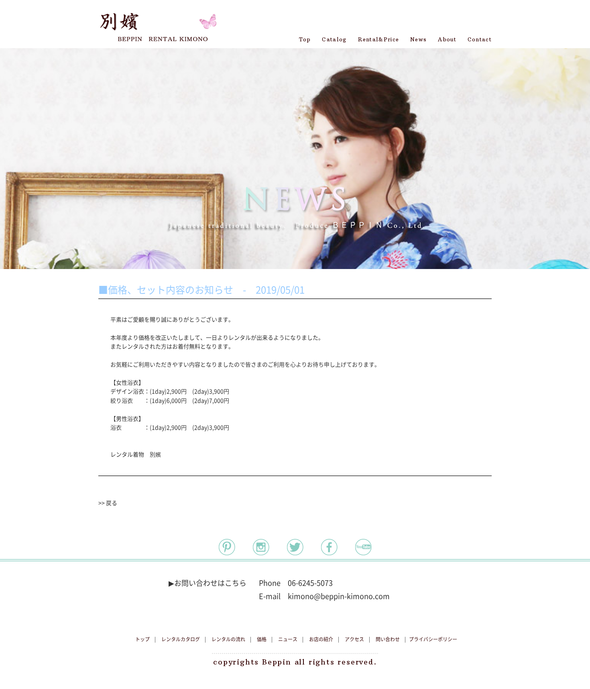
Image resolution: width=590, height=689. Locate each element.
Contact (480, 39)
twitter (295, 547)
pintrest (227, 547)
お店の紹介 (321, 639)
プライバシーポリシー (433, 639)
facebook (329, 547)
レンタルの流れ (228, 639)
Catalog (334, 39)
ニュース (287, 639)
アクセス (354, 639)
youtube (363, 547)
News (418, 39)
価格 (262, 639)
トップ (142, 639)
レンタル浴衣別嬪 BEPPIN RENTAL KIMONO (157, 24)
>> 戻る (107, 503)
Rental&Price (378, 39)
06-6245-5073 (310, 583)
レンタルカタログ (180, 639)
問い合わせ (388, 639)
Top (305, 39)
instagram (261, 547)
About (447, 39)
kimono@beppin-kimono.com (339, 596)
